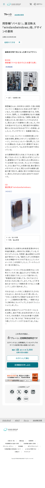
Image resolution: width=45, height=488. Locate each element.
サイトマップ (27, 452)
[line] (26, 391)
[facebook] (12, 391)
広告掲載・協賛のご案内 (31, 443)
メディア (17, 420)
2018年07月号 (19, 15)
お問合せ (18, 452)
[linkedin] (33, 391)
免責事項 (32, 441)
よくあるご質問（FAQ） (32, 449)
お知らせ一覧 (12, 441)
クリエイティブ (6, 420)
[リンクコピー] (26, 398)
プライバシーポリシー (9, 446)
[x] (19, 391)
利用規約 (21, 446)
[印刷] (19, 398)
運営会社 (22, 441)
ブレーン (26, 420)
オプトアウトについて (34, 446)
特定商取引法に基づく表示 (13, 443)
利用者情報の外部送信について (14, 449)
